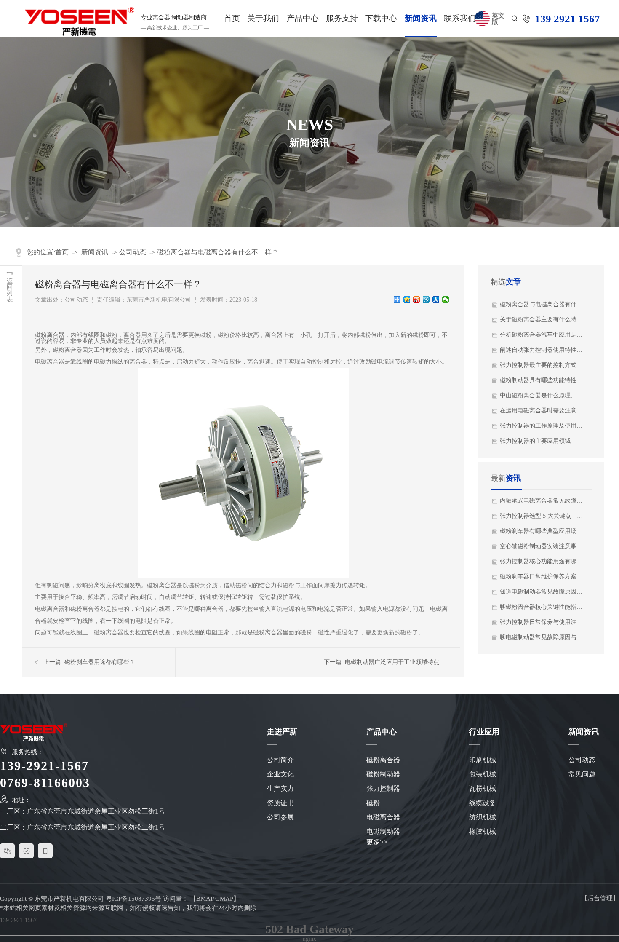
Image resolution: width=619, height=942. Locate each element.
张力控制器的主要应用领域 (535, 441)
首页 (232, 18)
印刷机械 (482, 759)
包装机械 (482, 774)
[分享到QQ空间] (407, 299)
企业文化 (280, 774)
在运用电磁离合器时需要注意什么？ (541, 410)
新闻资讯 (421, 18)
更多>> (376, 842)
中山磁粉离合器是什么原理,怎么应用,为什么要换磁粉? (541, 395)
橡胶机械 (482, 831)
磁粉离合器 (49, 335)
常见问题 (581, 774)
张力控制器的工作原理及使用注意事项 (541, 426)
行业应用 (484, 732)
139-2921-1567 (18, 920)
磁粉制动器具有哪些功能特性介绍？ (541, 380)
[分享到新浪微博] (416, 299)
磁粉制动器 (383, 774)
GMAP (224, 898)
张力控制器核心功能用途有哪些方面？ (541, 561)
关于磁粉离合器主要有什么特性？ (541, 319)
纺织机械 (482, 817)
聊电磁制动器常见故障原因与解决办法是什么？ (541, 637)
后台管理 (600, 898)
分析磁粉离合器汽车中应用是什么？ (541, 335)
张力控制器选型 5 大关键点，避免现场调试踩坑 (541, 516)
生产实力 (280, 788)
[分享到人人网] (436, 299)
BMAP (204, 898)
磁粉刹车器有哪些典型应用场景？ (541, 531)
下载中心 (381, 18)
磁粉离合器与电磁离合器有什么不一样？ (217, 252)
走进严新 (282, 732)
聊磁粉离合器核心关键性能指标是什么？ (541, 607)
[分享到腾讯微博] (426, 299)
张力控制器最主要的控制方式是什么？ (541, 365)
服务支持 (342, 18)
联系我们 (460, 18)
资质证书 (280, 802)
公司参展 (280, 817)
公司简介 (280, 759)
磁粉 (373, 802)
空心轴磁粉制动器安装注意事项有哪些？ (541, 546)
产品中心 (303, 18)
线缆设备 (482, 802)
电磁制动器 (383, 831)
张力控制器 (383, 788)
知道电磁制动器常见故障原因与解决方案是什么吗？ (541, 592)
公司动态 (132, 252)
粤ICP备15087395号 (133, 898)
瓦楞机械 (482, 788)
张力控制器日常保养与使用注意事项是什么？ (541, 622)
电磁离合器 (383, 817)
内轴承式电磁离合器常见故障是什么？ (541, 501)
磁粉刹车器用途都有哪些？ (99, 662)
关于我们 (263, 18)
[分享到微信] (445, 299)
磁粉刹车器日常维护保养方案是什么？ (541, 576)
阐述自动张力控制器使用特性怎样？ (541, 350)
